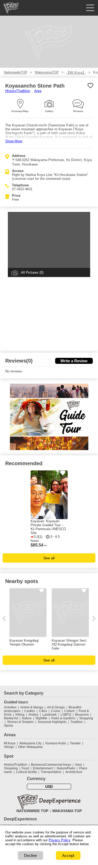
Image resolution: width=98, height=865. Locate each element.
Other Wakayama (30, 747)
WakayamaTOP (47, 72)
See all (49, 558)
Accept (68, 855)
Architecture (73, 772)
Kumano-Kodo (55, 743)
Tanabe (75, 743)
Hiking (20, 714)
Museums (82, 714)
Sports (8, 725)
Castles (29, 711)
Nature (27, 718)
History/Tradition (17, 91)
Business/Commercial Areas (51, 764)
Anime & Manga (31, 707)
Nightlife (41, 718)
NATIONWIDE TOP (32, 811)
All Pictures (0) (32, 272)
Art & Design (56, 707)
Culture (69, 711)
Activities (10, 707)
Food (25, 768)
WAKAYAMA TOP (67, 811)
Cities (43, 711)
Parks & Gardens (63, 718)
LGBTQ (66, 714)
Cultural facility (26, 772)
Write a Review (74, 361)
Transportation (51, 772)
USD (49, 786)
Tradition (76, 722)
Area (37, 91)
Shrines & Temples (20, 722)
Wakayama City (30, 743)
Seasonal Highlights (52, 722)
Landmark (49, 714)
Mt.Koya (9, 743)
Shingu (9, 747)
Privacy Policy (59, 840)
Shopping (86, 718)
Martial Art (11, 718)
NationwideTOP (15, 72)
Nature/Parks (66, 768)
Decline (30, 855)
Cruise (55, 711)
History (33, 714)
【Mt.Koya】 (76, 73)
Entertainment (43, 768)
